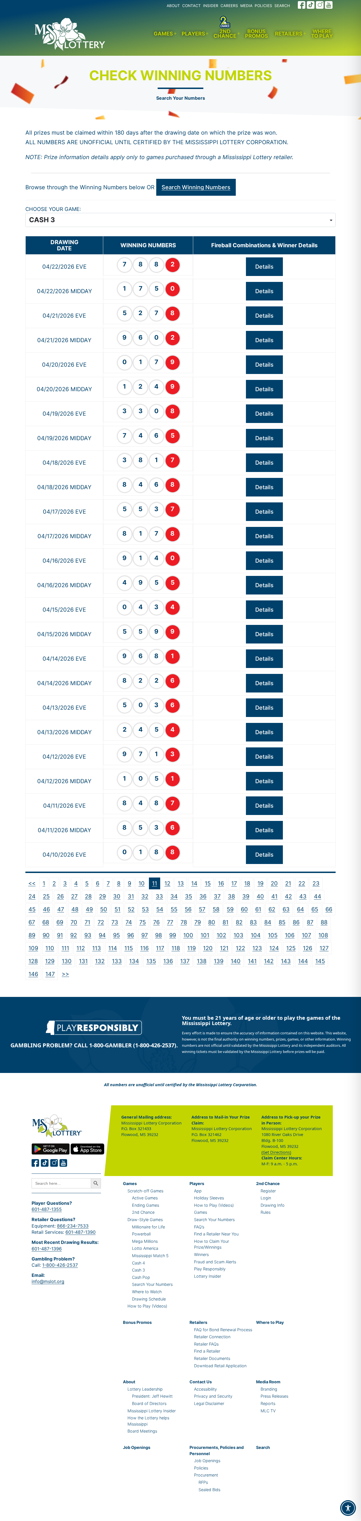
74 (129, 922)
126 (307, 948)
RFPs (203, 1482)
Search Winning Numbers (196, 187)
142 (269, 961)
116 (144, 948)
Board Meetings (142, 1431)
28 (88, 896)
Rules (265, 1212)
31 (131, 896)
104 (256, 935)
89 (31, 935)
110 (49, 948)
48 (74, 909)
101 (205, 935)
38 (231, 896)
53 (145, 909)
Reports (268, 1403)
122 (240, 948)
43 (303, 896)
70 (74, 922)
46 (46, 909)
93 (87, 935)
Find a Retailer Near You (216, 1234)
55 (174, 909)
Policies (201, 1468)
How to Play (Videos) (147, 1306)
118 (175, 948)
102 (221, 935)
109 (33, 948)
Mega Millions (145, 1241)
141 (252, 961)
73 (114, 922)
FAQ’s (199, 1226)
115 (128, 948)
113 (96, 948)
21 (288, 883)
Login (266, 1197)
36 (202, 896)
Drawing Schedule (149, 1299)
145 (320, 961)
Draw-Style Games (145, 1219)
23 (316, 883)
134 (134, 961)
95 (116, 935)
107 (306, 935)
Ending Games (145, 1205)
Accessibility (205, 1389)
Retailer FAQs (206, 1344)
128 (33, 961)
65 (314, 909)
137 (185, 961)
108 (323, 935)
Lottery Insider (207, 1276)
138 (201, 961)
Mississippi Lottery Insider (151, 1410)
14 (194, 883)
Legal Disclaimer (209, 1403)
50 (103, 909)
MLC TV (268, 1410)
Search (263, 1447)
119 (191, 948)
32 (144, 896)
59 (230, 909)
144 (303, 961)
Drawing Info (273, 1205)
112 (80, 948)
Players (193, 33)
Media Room (268, 1381)
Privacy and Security (213, 1396)
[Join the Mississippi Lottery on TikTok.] (311, 5)
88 (324, 922)
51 (117, 909)
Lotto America (145, 1248)
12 (167, 883)
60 (244, 909)
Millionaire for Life (148, 1226)
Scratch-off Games (145, 1190)
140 (236, 961)
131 (83, 961)
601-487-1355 (47, 1209)
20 (274, 883)
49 (89, 909)
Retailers (288, 33)
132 (100, 961)
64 (300, 909)
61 (258, 909)
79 (197, 922)
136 (168, 961)
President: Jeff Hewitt (152, 1396)
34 (174, 896)
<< (32, 883)
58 (216, 909)
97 (144, 935)
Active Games (145, 1197)
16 (221, 883)
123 (257, 948)
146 (33, 974)
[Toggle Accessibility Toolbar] (348, 1508)
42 (288, 896)
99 (172, 935)
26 (60, 896)
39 (245, 896)
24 (32, 896)
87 (310, 922)
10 (141, 883)
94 (102, 935)
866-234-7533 (73, 1226)
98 (158, 935)
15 (208, 883)
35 (188, 896)
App (198, 1190)
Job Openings (136, 1447)
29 (102, 896)
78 (183, 922)
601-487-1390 (80, 1232)
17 (234, 883)
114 (112, 948)
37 (217, 896)
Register (268, 1190)
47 (60, 909)
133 (117, 961)
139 (218, 961)
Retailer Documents (212, 1358)
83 (253, 922)
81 (225, 922)
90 (46, 935)
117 (160, 948)
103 (238, 935)
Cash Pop (141, 1277)
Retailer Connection (212, 1336)
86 (296, 922)
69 (59, 922)
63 (286, 909)
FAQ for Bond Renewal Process (223, 1329)
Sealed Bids (209, 1489)
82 (239, 922)
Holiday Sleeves (209, 1197)
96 (130, 935)
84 (267, 922)
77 (170, 922)
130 (67, 961)
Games (163, 33)
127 (324, 948)
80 (211, 922)
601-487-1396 (47, 1248)
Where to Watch (147, 1291)
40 (260, 896)
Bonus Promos (256, 33)
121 (224, 948)
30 (116, 896)
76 (156, 922)
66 (328, 909)
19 (260, 883)
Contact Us (201, 1381)
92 (73, 935)
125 (291, 948)
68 (45, 922)
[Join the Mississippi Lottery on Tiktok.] (45, 1163)
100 (188, 935)
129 (49, 961)
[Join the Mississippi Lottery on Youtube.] (329, 5)
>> (65, 973)
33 (159, 896)
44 (317, 896)
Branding (269, 1389)
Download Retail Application (220, 1365)
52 (131, 909)
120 (208, 948)
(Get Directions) (276, 1152)
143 (286, 961)
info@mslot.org (48, 1281)
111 (65, 948)
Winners (201, 1254)
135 (151, 961)
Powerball (141, 1234)
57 (202, 909)
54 (159, 909)
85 (282, 922)
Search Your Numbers (180, 98)
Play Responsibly (210, 1268)
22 (301, 883)
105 (273, 935)
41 (274, 896)
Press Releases (274, 1396)
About (129, 1381)
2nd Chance (224, 33)
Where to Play (322, 33)
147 (50, 974)
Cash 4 (138, 1263)
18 (247, 883)
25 (46, 896)
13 (181, 883)
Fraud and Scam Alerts (215, 1261)
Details (264, 266)
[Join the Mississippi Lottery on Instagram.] (320, 5)
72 (101, 922)
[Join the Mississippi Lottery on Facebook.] (302, 5)
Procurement (206, 1475)
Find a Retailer (207, 1351)
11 (154, 883)
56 (188, 909)
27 (74, 896)
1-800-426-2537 (60, 1265)
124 (274, 948)
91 (60, 935)
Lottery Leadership (145, 1389)
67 (31, 922)
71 (87, 922)
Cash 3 (138, 1270)
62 (271, 909)
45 (32, 909)
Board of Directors (149, 1403)
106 (289, 935)
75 (142, 922)
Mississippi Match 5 (150, 1255)
